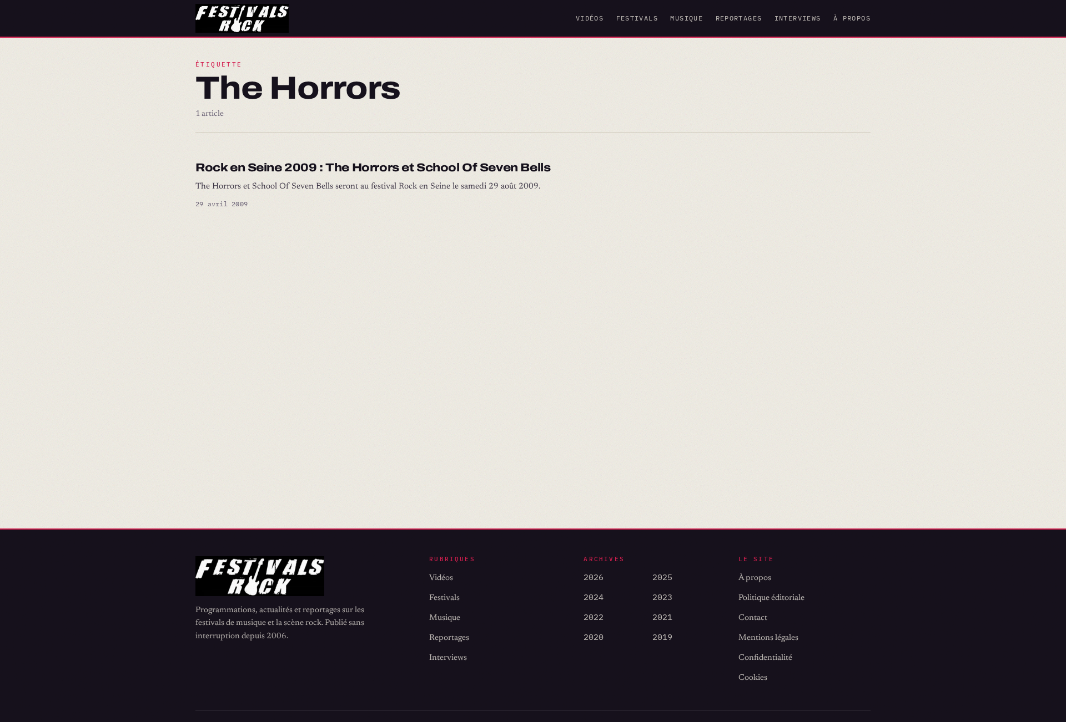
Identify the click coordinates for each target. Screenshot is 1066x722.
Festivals (637, 18)
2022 (594, 617)
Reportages (739, 18)
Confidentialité (765, 658)
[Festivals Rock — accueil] (242, 18)
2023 (662, 597)
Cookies (752, 678)
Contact (752, 618)
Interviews (798, 18)
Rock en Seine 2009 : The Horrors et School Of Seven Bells (372, 167)
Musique (686, 18)
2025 (662, 577)
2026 (594, 577)
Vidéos (590, 18)
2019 (662, 637)
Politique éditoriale (771, 598)
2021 (662, 617)
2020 (594, 637)
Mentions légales (768, 638)
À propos (852, 18)
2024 (594, 597)
